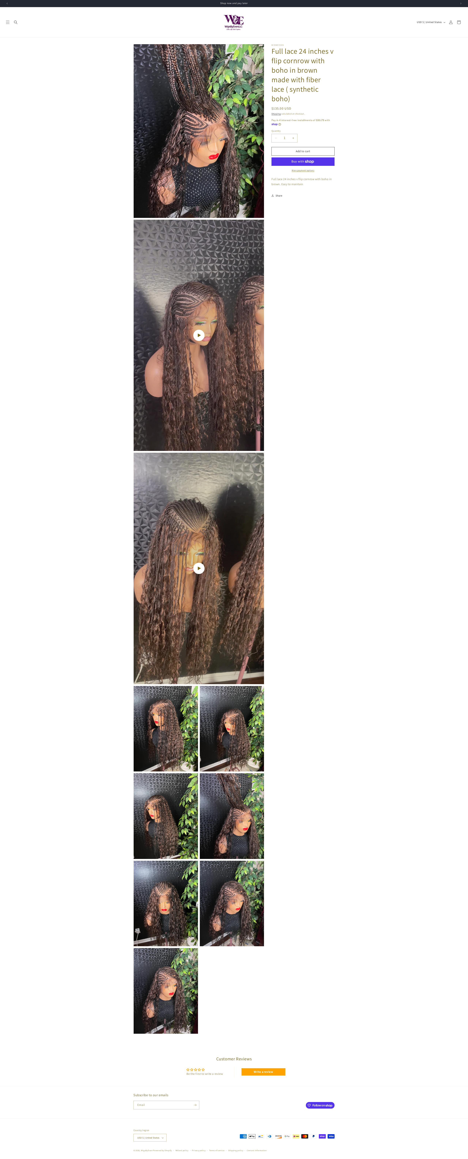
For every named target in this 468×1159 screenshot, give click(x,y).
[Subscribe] (195, 1105)
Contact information (257, 1150)
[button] (8, 22)
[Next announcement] (461, 3)
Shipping (276, 113)
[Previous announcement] (7, 3)
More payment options (303, 170)
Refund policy (182, 1150)
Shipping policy (235, 1150)
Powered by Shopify (162, 1150)
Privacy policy (198, 1150)
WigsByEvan (147, 1150)
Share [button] (279, 195)
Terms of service (216, 1150)
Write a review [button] (263, 1072)
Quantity (276, 130)
